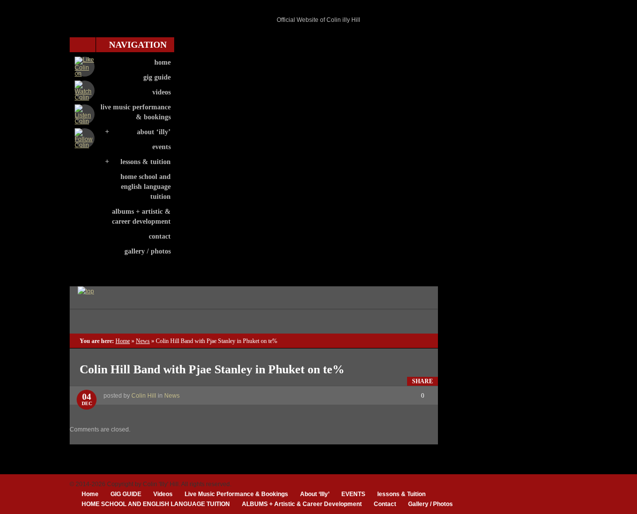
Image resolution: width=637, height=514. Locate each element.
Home (162, 62)
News (143, 341)
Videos (161, 92)
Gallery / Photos (147, 251)
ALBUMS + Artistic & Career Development (141, 216)
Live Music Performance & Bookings (136, 112)
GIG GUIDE (157, 77)
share (422, 381)
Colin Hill (143, 395)
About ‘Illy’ (154, 132)
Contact (160, 236)
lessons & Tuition (145, 162)
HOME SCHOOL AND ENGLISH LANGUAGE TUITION (145, 186)
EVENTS (161, 147)
